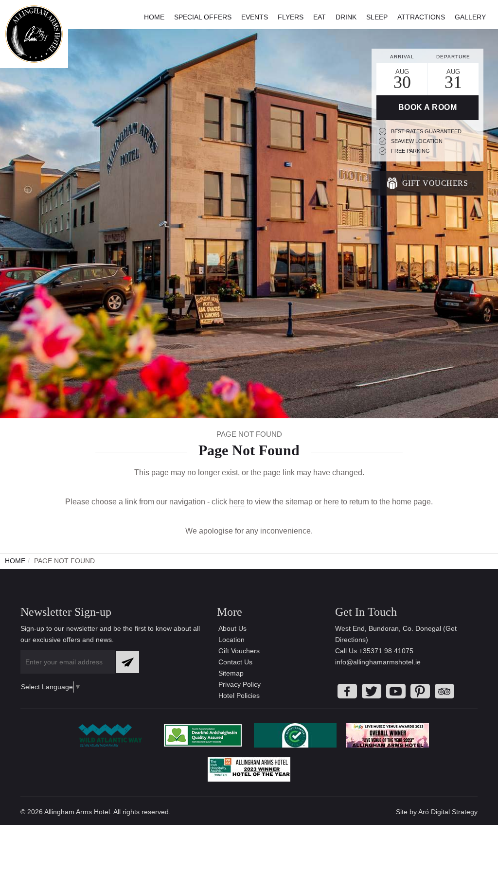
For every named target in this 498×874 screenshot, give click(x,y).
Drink (346, 17)
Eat (319, 17)
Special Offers (202, 17)
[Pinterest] (420, 691)
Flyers (290, 17)
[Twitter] (371, 691)
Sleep (377, 17)
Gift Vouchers (435, 183)
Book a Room (427, 107)
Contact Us (235, 662)
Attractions (421, 17)
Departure (453, 56)
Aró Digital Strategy (448, 812)
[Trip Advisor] (444, 691)
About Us (232, 628)
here (237, 502)
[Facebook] (347, 691)
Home (154, 17)
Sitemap (231, 673)
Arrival (402, 56)
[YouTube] (396, 691)
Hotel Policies (239, 695)
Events (254, 17)
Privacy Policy (239, 684)
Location (231, 639)
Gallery (470, 17)
